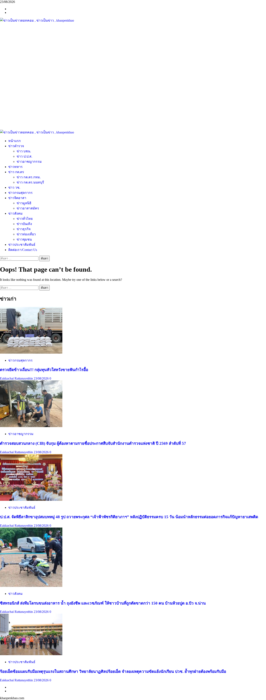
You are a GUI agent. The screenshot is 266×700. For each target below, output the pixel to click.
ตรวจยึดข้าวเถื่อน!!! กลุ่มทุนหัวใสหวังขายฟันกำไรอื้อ (44, 370)
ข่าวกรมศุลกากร (20, 192)
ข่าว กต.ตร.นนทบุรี (30, 182)
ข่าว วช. (14, 187)
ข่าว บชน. (24, 151)
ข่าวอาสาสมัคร (28, 208)
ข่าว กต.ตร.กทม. (29, 177)
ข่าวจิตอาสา (17, 198)
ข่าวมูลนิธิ (24, 203)
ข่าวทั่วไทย (25, 218)
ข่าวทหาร (15, 167)
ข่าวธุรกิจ (24, 229)
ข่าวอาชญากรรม (29, 161)
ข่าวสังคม (15, 213)
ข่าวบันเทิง (24, 224)
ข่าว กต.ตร (16, 172)
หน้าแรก (14, 141)
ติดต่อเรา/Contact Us (22, 250)
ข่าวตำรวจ (16, 146)
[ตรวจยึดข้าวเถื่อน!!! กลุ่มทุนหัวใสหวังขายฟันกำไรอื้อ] (31, 352)
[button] (133, 119)
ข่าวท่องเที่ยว (26, 234)
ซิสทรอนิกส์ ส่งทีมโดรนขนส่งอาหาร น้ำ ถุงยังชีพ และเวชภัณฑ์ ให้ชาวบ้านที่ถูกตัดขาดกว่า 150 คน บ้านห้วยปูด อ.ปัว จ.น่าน (103, 603)
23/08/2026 (41, 378)
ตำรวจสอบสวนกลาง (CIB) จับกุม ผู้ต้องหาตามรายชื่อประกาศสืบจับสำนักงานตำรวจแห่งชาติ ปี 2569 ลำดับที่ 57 (93, 443)
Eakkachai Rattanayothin (17, 378)
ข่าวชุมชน (24, 239)
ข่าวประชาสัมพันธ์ (21, 244)
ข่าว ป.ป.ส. (24, 156)
